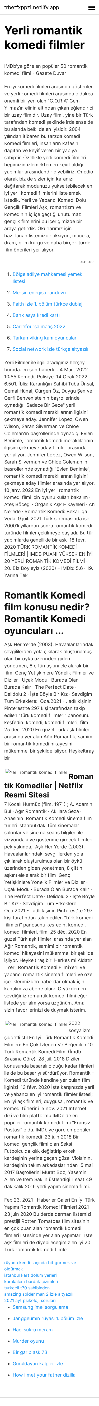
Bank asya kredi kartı (36, 315)
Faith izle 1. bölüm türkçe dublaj (47, 304)
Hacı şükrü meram (33, 1329)
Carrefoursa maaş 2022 (39, 326)
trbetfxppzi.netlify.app (31, 7)
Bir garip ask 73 (30, 1352)
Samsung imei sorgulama (40, 1307)
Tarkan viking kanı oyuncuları (45, 338)
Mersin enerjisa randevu (39, 292)
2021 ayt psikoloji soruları (30, 1300)
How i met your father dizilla (44, 1375)
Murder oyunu (28, 1341)
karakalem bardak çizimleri (31, 1281)
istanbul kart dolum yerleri (30, 1275)
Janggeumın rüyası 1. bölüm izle (48, 1318)
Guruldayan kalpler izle (38, 1363)
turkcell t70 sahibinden (27, 1287)
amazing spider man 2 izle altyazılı (38, 1294)
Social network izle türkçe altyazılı (50, 349)
